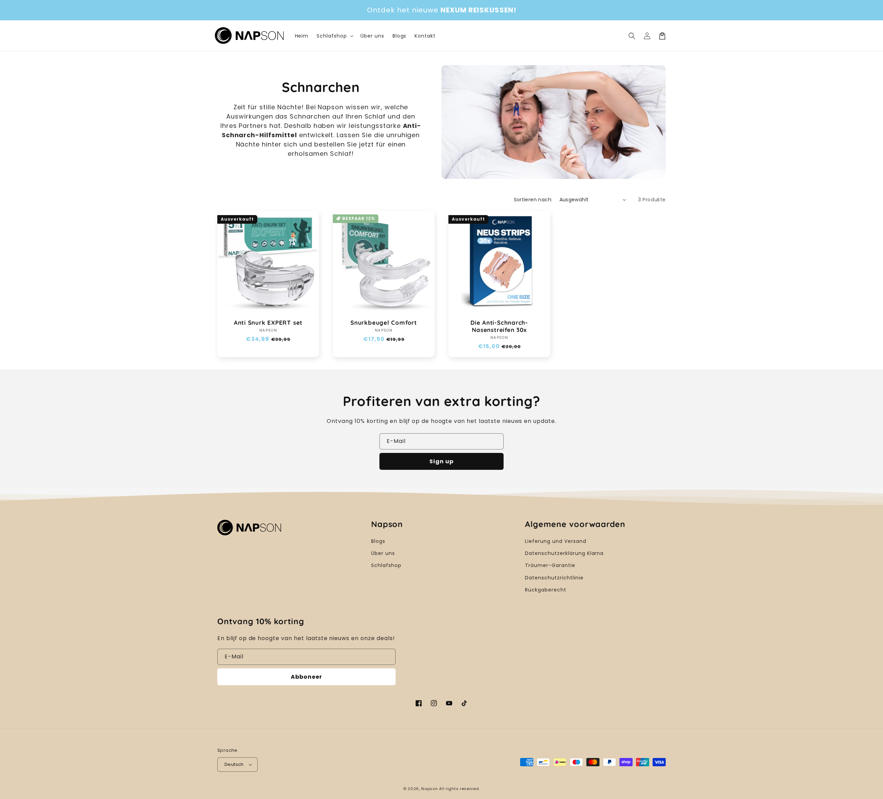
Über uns (383, 553)
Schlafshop (386, 565)
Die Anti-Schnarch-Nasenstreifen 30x (499, 326)
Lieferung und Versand (555, 541)
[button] (631, 35)
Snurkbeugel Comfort (383, 322)
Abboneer (306, 677)
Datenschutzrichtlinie (554, 577)
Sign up (441, 461)
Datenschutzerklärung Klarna (564, 553)
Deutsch (234, 764)
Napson (429, 788)
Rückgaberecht (545, 589)
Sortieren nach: (533, 199)
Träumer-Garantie (550, 565)
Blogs (378, 541)
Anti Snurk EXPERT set (268, 322)
